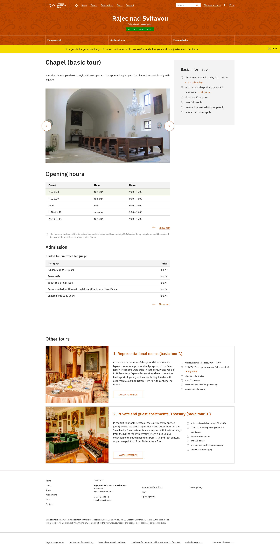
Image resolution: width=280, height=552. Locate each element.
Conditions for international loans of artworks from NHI (156, 542)
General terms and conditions (112, 542)
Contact (130, 5)
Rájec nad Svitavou (140, 18)
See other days (195, 82)
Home (48, 480)
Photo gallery (196, 487)
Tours (144, 491)
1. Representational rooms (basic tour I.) (147, 353)
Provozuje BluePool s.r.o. (223, 542)
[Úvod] (76, 5)
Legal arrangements (55, 542)
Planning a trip (211, 5)
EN (231, 5)
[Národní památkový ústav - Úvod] (57, 5)
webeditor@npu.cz (194, 542)
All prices (205, 92)
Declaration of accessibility (81, 542)
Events (94, 5)
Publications (107, 5)
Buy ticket (192, 371)
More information (128, 394)
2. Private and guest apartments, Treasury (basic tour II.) (162, 413)
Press (120, 5)
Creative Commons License (139, 519)
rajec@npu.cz (106, 500)
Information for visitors (152, 487)
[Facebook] (225, 5)
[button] (46, 126)
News (84, 5)
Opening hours (148, 496)
